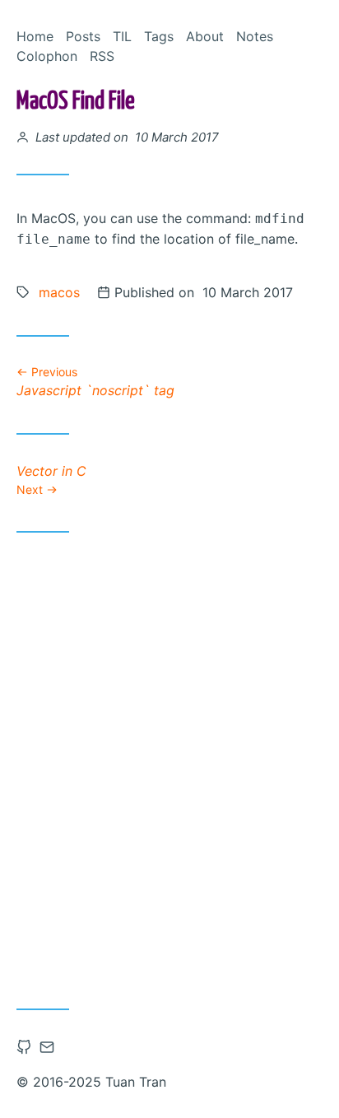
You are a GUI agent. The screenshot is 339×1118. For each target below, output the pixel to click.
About (205, 36)
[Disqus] (169, 765)
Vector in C (51, 479)
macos (59, 292)
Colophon (46, 56)
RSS (102, 56)
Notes (254, 36)
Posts (83, 36)
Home (34, 36)
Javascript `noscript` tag (95, 381)
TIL (122, 36)
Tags (159, 36)
